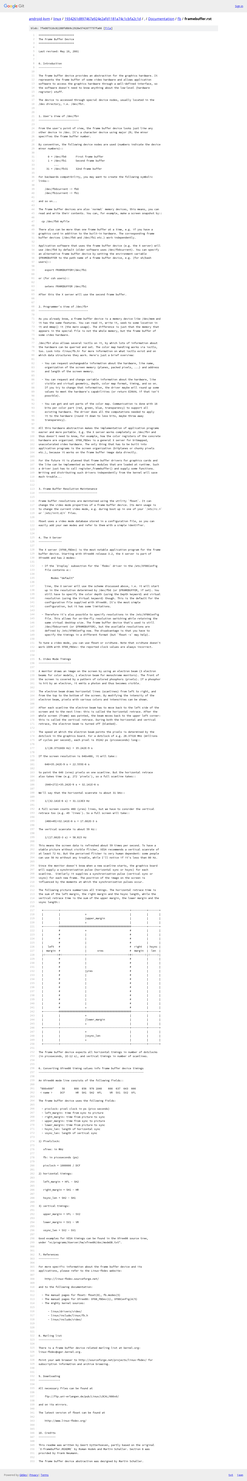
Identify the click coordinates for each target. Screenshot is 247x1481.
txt (230, 1475)
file (108, 28)
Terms (45, 1475)
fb (179, 18)
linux (57, 18)
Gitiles (23, 1475)
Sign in (239, 6)
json (240, 1475)
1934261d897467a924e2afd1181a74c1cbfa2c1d (102, 18)
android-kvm (39, 18)
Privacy (33, 1475)
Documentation (161, 18)
